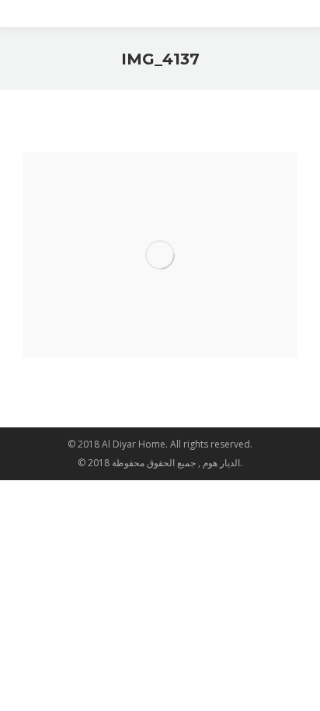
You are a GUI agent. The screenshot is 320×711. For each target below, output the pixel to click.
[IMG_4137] (160, 254)
